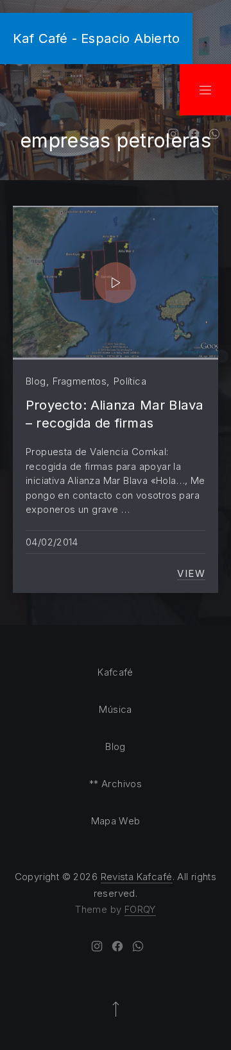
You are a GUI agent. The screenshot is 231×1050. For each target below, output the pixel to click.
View (191, 573)
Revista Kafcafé (137, 877)
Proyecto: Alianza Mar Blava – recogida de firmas (114, 414)
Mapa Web (116, 821)
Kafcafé (115, 672)
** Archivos (115, 784)
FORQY (140, 909)
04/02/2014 (52, 542)
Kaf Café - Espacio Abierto (96, 38)
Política (130, 381)
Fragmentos (80, 381)
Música (115, 709)
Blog (36, 381)
